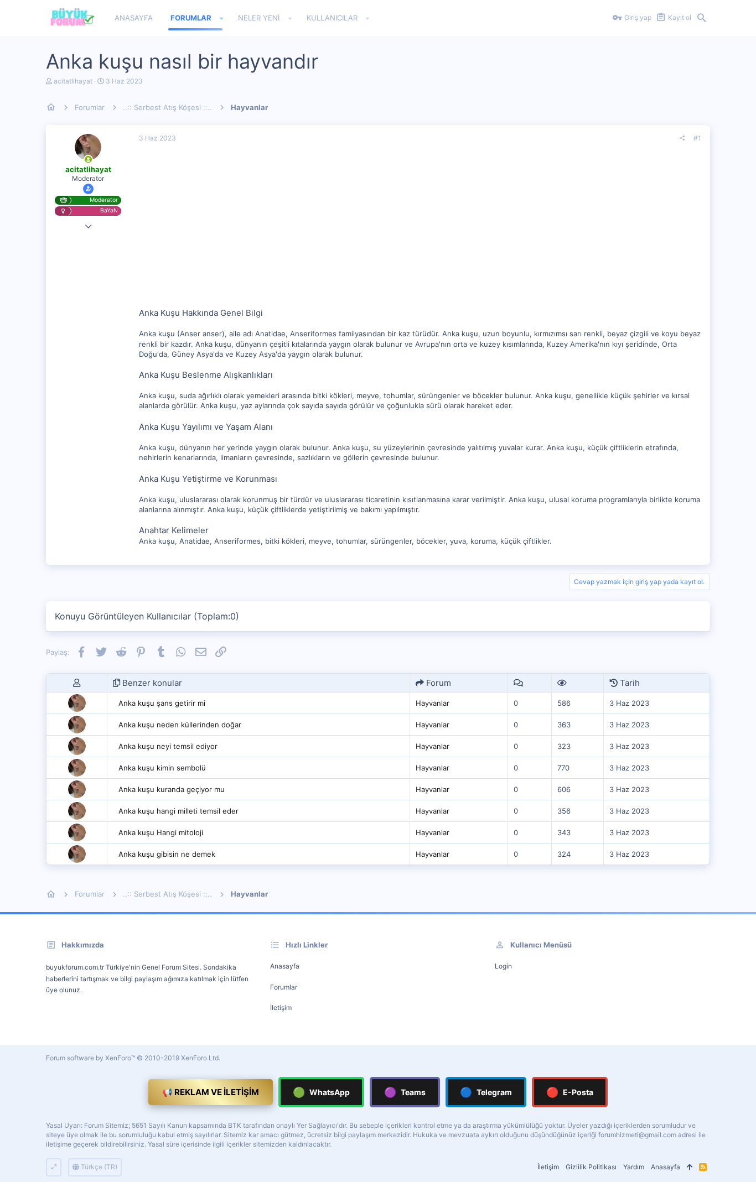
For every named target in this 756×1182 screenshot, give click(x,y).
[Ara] (701, 18)
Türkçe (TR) (98, 1167)
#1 (697, 138)
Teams (405, 1092)
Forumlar (283, 987)
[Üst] (689, 1167)
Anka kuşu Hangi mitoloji (160, 832)
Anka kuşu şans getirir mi (161, 703)
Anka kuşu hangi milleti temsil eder (178, 810)
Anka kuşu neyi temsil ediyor (168, 746)
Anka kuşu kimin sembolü (162, 767)
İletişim (281, 1007)
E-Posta (569, 1092)
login (503, 966)
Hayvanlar (432, 703)
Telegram (486, 1092)
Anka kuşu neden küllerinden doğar (179, 724)
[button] (222, 18)
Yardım (633, 1167)
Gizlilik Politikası (591, 1167)
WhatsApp (321, 1092)
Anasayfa (284, 966)
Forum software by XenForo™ (133, 1058)
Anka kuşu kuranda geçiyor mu (171, 789)
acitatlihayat (73, 81)
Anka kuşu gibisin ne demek (166, 854)
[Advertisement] (420, 229)
